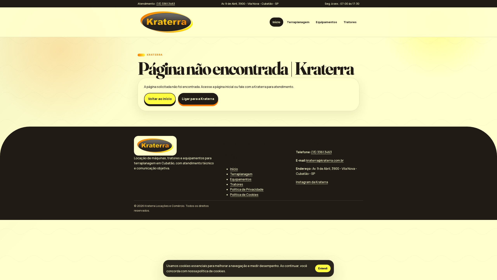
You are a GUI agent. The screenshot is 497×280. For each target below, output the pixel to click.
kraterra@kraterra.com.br (325, 160)
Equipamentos (326, 22)
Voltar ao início (160, 99)
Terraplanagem (298, 22)
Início (276, 22)
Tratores (350, 22)
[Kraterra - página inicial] (167, 22)
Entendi (323, 268)
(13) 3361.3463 (165, 3)
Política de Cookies (244, 194)
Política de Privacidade (246, 189)
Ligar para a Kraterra (198, 99)
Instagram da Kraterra (312, 182)
